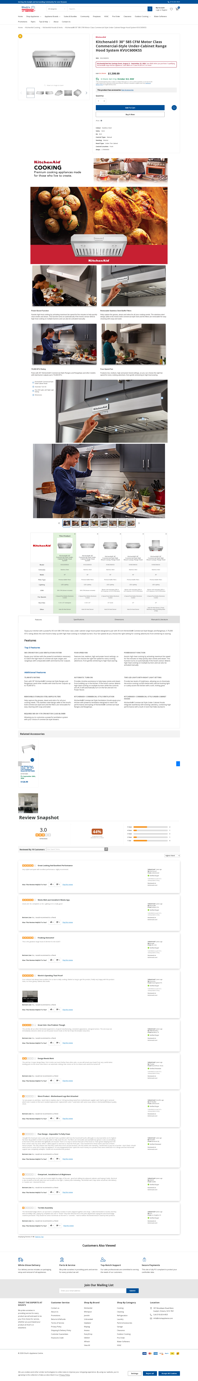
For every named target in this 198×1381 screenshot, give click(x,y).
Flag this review (67, 884)
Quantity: (100, 96)
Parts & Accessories (124, 1323)
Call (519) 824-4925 (160, 1314)
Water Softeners (123, 1341)
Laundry (120, 1319)
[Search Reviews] (106, 849)
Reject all (150, 1373)
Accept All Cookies (169, 1373)
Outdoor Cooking (141, 16)
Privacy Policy (56, 1327)
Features (38, 619)
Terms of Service (57, 1323)
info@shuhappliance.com (163, 1318)
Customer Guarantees (59, 1334)
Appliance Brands (51, 16)
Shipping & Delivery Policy (61, 1330)
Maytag (87, 1327)
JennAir (87, 1315)
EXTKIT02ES (24, 774)
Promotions (55, 1315)
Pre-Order (121, 1338)
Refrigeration (122, 1315)
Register (164, 10)
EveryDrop (88, 1334)
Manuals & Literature (159, 619)
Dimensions (119, 619)
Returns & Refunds (58, 1319)
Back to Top (39, 1237)
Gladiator (87, 1323)
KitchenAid (88, 1308)
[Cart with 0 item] (177, 8)
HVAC (119, 1345)
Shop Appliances (32, 16)
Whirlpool (88, 1312)
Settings (134, 1373)
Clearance (121, 1330)
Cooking (120, 1308)
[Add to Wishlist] (174, 107)
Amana (86, 1330)
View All (87, 1345)
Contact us (55, 1308)
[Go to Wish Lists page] (171, 8)
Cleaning (120, 1312)
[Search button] (150, 9)
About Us (54, 1312)
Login (158, 10)
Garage (120, 1327)
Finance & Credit (57, 1338)
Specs (79, 619)
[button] (30, 996)
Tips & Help (43, 22)
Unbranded (88, 1319)
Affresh (87, 1341)
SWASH (87, 1338)
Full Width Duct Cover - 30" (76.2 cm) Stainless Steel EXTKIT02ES (28, 769)
